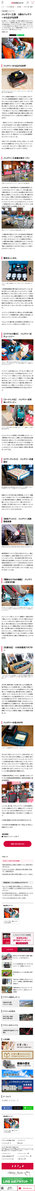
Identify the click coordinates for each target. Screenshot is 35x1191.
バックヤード (21, 1140)
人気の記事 (9, 949)
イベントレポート (6, 1143)
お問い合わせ (21, 1159)
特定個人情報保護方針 (7, 1156)
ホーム (3, 6)
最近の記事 (25, 949)
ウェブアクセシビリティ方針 (8, 1159)
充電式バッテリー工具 (10, 836)
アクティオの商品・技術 (10, 6)
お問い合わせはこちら (17, 844)
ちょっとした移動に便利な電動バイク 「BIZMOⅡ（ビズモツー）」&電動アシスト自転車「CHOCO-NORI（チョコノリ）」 (17, 888)
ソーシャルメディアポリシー (24, 1156)
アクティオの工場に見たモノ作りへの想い (14, 898)
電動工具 (5, 32)
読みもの (20, 1143)
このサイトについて (6, 1153)
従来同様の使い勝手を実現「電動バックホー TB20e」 (17, 874)
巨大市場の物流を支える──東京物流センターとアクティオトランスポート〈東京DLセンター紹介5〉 (17, 894)
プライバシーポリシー (22, 1153)
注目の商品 (19, 6)
